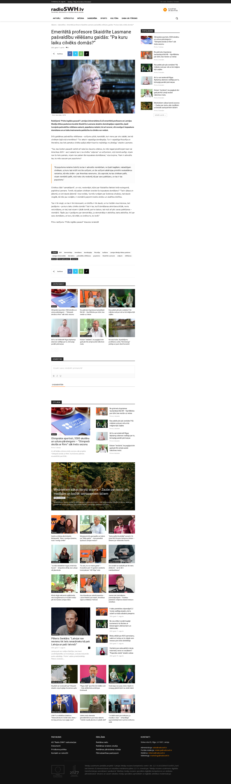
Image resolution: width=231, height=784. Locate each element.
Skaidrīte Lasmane (109, 256)
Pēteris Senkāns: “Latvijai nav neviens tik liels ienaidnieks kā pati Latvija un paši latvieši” (70, 641)
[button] (177, 18)
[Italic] (57, 375)
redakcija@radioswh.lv (163, 750)
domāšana (78, 252)
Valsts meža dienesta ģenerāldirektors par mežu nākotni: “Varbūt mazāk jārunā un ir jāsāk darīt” (93, 718)
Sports (54, 306)
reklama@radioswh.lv (156, 753)
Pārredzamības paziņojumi (107, 753)
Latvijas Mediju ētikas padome (120, 252)
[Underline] (60, 375)
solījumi (119, 256)
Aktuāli (54, 259)
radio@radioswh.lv (160, 747)
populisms (96, 256)
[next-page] (56, 349)
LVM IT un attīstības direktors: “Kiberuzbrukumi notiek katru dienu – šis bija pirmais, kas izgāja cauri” (64, 718)
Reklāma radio (102, 742)
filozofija (97, 252)
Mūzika (54, 532)
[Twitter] (75, 53)
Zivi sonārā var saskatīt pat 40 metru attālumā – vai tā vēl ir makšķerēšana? (121, 568)
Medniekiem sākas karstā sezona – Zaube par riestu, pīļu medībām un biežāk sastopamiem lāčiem (166, 105)
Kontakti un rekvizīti (59, 753)
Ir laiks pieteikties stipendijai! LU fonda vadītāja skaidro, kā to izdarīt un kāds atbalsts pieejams (122, 611)
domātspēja (88, 252)
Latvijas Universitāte (59, 256)
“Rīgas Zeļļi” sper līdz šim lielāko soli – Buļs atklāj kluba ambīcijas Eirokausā (93, 688)
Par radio (163, 2)
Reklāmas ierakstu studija (107, 746)
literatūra (71, 256)
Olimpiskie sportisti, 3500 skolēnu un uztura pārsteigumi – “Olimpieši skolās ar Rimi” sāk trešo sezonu (64, 312)
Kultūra (83, 306)
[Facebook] (69, 53)
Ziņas (111, 336)
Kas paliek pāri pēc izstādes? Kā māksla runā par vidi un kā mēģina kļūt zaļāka (122, 312)
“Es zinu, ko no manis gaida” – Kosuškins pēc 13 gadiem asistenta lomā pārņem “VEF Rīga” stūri (92, 568)
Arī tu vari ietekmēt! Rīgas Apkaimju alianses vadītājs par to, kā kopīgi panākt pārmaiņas (63, 342)
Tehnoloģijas (113, 306)
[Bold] (53, 375)
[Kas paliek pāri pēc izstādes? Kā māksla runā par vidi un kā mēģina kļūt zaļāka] (122, 298)
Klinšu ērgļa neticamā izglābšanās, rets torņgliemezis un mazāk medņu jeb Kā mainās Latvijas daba (63, 597)
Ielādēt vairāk (159, 115)
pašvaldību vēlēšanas (84, 256)
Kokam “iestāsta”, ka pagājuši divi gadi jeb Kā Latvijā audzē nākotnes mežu (92, 342)
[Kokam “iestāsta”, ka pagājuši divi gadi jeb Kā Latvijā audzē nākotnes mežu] (93, 328)
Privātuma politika (58, 749)
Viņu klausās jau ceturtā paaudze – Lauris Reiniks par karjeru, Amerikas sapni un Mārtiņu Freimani (92, 597)
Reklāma (170, 2)
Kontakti (176, 2)
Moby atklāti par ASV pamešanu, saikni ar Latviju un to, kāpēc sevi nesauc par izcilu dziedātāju (122, 638)
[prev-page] (52, 349)
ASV (60, 252)
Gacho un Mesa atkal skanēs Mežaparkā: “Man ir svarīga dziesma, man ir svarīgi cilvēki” (64, 538)
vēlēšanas (128, 256)
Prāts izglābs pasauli (63, 259)
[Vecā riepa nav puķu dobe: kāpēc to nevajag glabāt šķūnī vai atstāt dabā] (122, 674)
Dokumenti (56, 746)
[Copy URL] (86, 53)
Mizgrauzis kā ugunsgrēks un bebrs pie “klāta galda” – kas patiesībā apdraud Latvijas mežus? (92, 538)
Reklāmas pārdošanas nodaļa (108, 749)
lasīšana (105, 252)
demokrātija (68, 252)
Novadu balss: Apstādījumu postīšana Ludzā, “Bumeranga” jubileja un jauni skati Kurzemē (119, 342)
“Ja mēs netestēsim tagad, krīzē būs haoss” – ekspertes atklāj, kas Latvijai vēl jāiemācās (64, 568)
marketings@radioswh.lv (159, 755)
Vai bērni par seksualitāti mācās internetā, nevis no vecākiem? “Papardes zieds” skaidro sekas (122, 650)
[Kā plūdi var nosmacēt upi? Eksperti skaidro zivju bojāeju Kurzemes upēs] (64, 674)
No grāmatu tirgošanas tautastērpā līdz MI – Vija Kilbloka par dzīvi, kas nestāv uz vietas (92, 312)
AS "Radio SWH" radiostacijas (63, 742)
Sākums (53, 25)
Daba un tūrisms (86, 336)
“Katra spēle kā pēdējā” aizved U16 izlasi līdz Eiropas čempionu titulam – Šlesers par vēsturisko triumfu (122, 538)
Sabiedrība (61, 25)
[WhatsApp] (81, 53)
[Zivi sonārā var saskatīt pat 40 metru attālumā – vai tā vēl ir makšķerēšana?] (122, 554)
